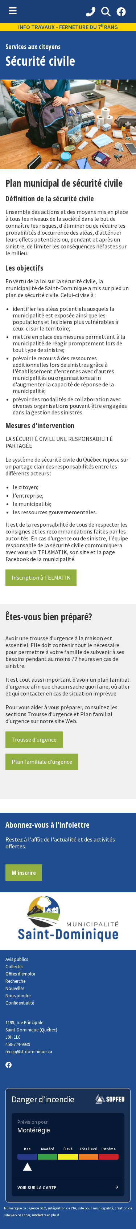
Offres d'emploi (20, 974)
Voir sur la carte (36, 1187)
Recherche (15, 981)
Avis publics (16, 959)
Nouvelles (14, 988)
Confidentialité (19, 1003)
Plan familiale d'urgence (42, 761)
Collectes (14, 966)
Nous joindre (17, 995)
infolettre (39, 1215)
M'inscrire (24, 873)
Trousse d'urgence (34, 739)
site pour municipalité (95, 1208)
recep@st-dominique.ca (28, 1051)
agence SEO (37, 1208)
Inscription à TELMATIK (41, 577)
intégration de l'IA (62, 1208)
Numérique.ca (15, 1208)
